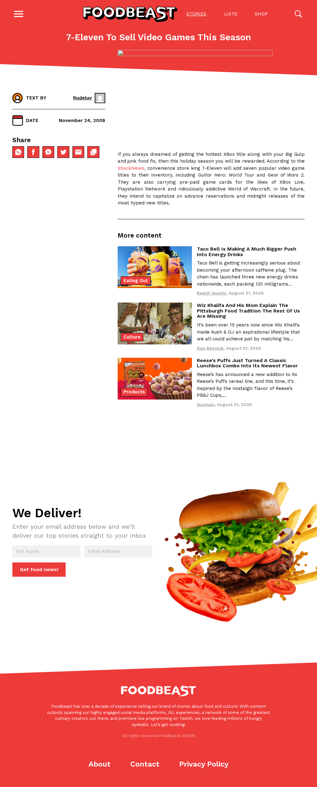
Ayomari (206, 404)
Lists (230, 14)
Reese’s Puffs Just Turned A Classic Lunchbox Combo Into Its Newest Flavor (247, 363)
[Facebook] (33, 152)
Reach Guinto (211, 293)
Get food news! (39, 569)
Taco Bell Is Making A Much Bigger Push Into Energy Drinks (246, 251)
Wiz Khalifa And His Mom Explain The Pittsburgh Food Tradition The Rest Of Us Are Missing (248, 310)
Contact (144, 764)
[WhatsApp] (18, 152)
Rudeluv (82, 98)
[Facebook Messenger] (48, 152)
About (100, 764)
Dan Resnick (210, 348)
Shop (261, 14)
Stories (196, 14)
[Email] (78, 152)
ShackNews (131, 168)
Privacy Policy (203, 764)
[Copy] (93, 152)
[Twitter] (63, 152)
